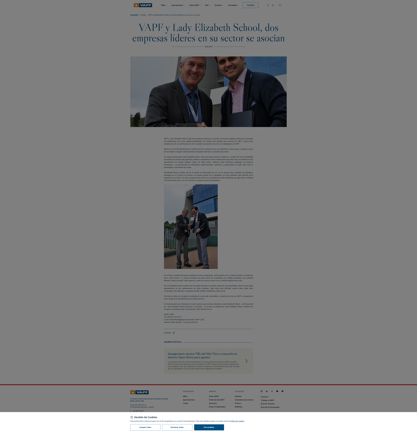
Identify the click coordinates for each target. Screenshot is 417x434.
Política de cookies (237, 421)
